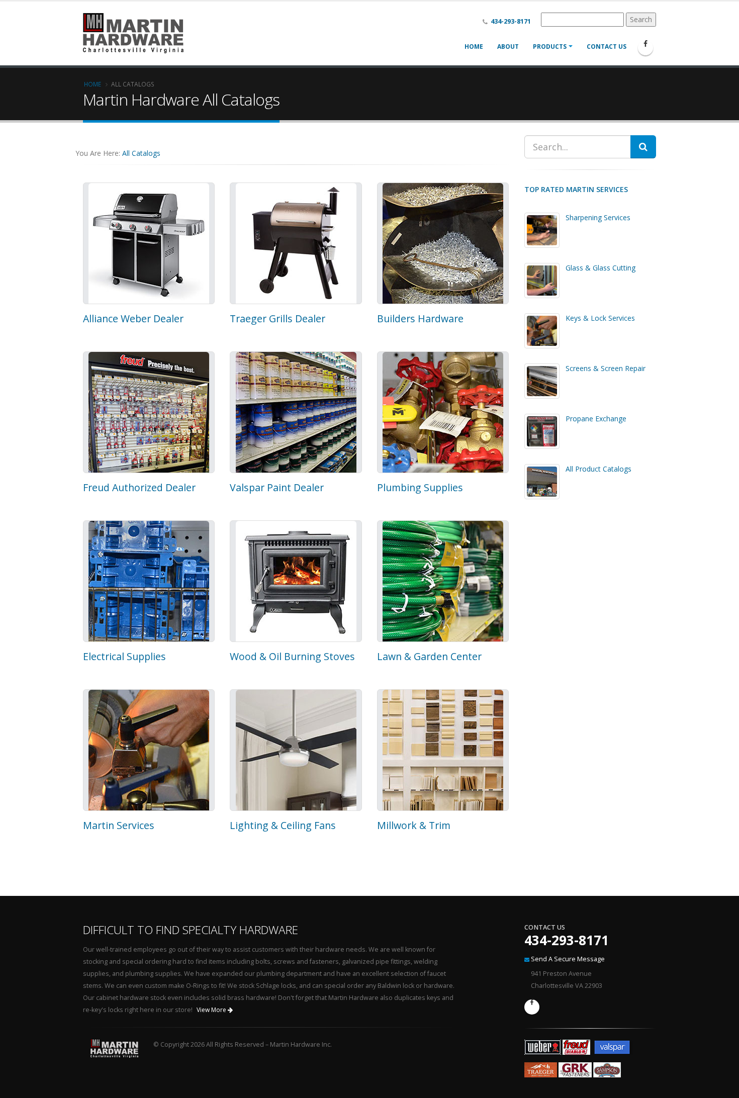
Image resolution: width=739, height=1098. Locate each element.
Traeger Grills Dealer (277, 318)
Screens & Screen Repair (605, 368)
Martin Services (118, 825)
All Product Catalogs (598, 469)
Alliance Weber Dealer (133, 318)
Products (550, 46)
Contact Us (606, 46)
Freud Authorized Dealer (139, 487)
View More (212, 1009)
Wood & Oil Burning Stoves (292, 656)
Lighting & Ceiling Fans (283, 825)
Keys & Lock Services (600, 318)
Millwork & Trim (413, 825)
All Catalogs (141, 153)
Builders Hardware (420, 318)
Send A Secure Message (568, 959)
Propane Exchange (596, 418)
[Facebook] (645, 47)
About (508, 46)
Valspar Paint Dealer (277, 487)
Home (474, 46)
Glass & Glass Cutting (600, 267)
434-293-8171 (566, 940)
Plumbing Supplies (420, 487)
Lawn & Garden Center (429, 656)
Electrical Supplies (124, 656)
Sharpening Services (598, 217)
